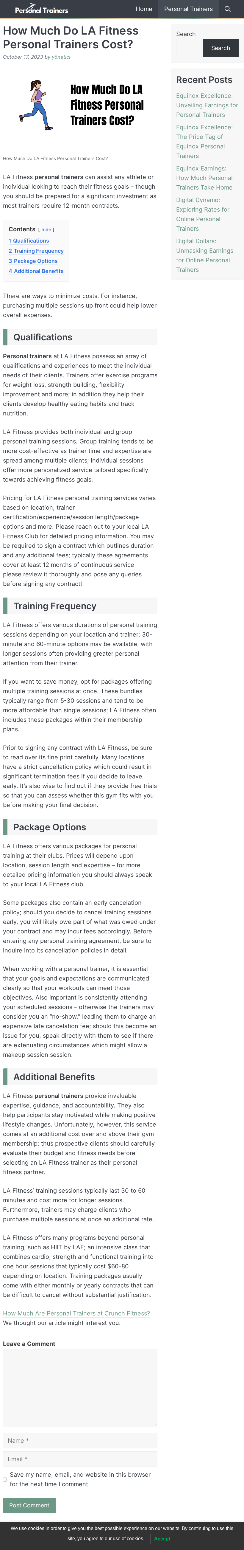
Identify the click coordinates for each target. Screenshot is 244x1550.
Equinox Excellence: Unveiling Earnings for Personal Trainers (207, 105)
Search (186, 34)
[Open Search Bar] (225, 9)
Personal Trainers (188, 9)
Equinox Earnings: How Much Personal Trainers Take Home (204, 178)
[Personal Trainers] (41, 9)
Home (144, 9)
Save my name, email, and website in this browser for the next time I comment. (80, 1479)
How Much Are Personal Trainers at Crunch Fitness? (76, 1313)
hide (46, 229)
